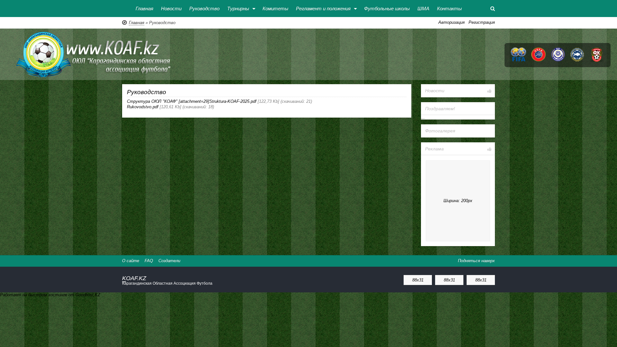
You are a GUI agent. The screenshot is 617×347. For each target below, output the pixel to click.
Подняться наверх (476, 260)
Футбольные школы (387, 8)
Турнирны (238, 8)
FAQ (149, 260)
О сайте (130, 260)
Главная (144, 8)
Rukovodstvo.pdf (142, 106)
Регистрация (482, 22)
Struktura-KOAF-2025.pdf (232, 101)
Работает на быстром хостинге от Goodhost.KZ (50, 294)
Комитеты (275, 8)
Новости (171, 8)
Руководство (204, 8)
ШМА (423, 8)
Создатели (169, 260)
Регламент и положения (323, 8)
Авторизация (451, 22)
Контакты (449, 8)
